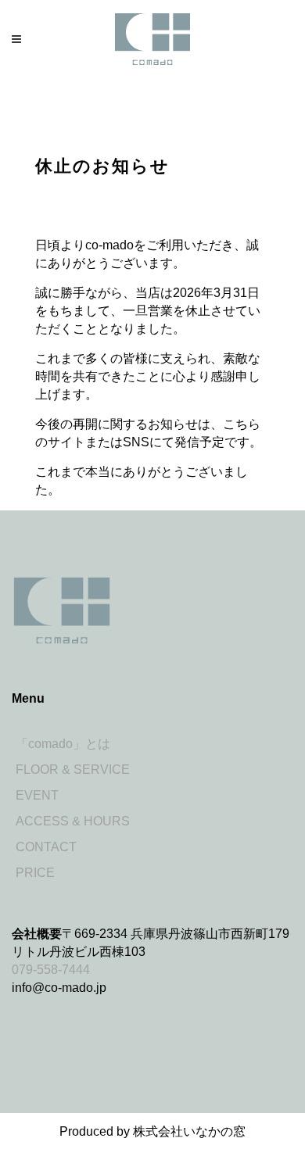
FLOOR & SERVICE (73, 769)
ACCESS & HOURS (73, 821)
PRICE (35, 872)
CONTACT (46, 847)
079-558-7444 (51, 969)
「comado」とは (63, 743)
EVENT (37, 795)
